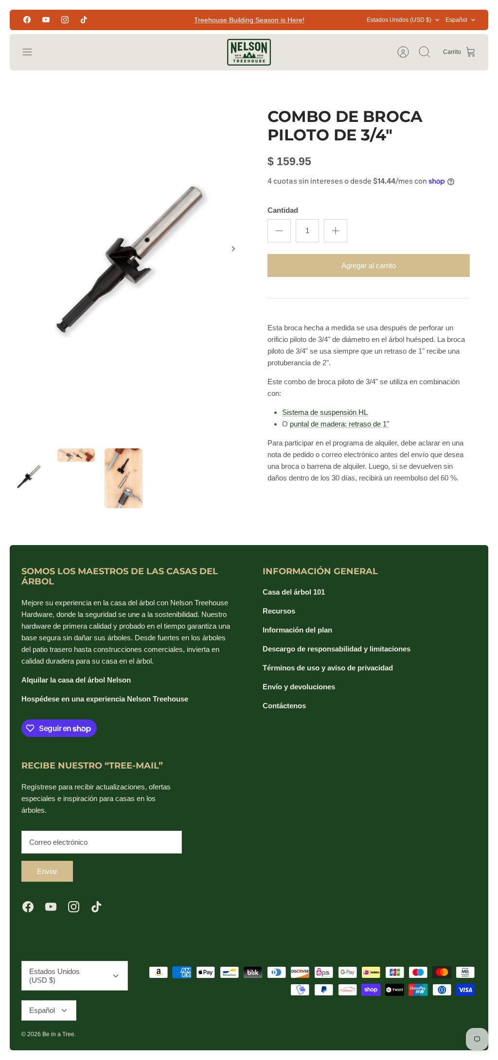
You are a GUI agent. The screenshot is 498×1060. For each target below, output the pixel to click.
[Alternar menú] (32, 52)
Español (456, 20)
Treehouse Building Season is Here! (249, 20)
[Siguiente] (233, 248)
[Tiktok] (83, 20)
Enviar (47, 871)
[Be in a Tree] (249, 52)
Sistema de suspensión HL (325, 412)
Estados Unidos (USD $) (399, 20)
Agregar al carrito (368, 265)
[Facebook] (27, 20)
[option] (129, 259)
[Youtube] (45, 20)
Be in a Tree (58, 1034)
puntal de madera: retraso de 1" (339, 424)
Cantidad (282, 210)
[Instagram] (64, 20)
